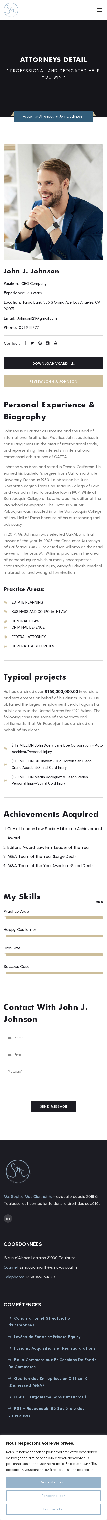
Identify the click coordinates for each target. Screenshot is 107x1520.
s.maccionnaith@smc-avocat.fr (48, 1267)
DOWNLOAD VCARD (50, 363)
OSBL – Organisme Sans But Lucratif (50, 1397)
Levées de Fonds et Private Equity (47, 1336)
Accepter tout (53, 1482)
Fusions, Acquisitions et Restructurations (55, 1348)
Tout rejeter (54, 1509)
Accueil (28, 116)
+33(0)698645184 (40, 1277)
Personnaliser (54, 1496)
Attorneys (46, 116)
